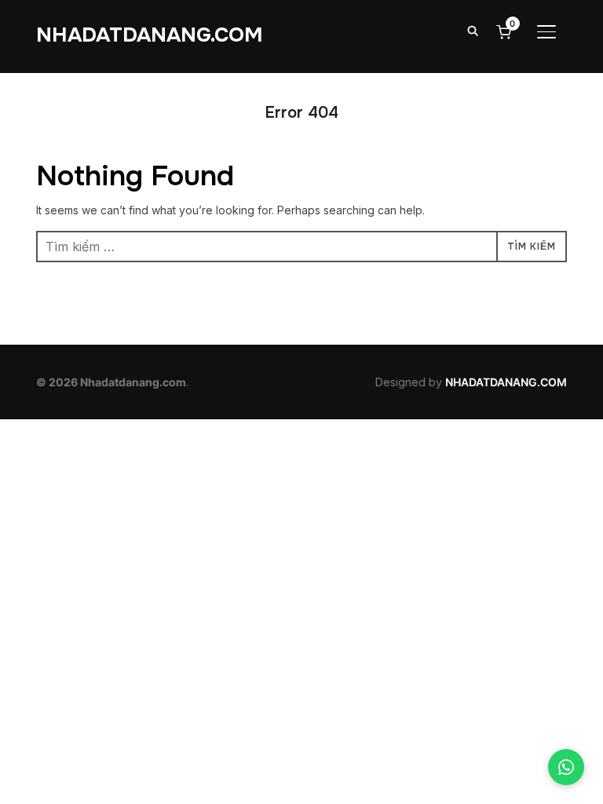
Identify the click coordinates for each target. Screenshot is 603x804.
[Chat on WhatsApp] (566, 767)
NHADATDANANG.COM (149, 35)
